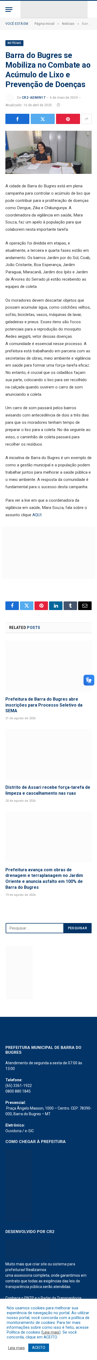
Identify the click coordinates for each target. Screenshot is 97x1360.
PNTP (29, 1298)
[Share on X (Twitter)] (43, 119)
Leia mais (51, 1332)
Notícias (14, 43)
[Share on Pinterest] (68, 119)
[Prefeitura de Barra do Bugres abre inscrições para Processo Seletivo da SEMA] (48, 666)
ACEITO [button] (38, 1347)
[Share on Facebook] (17, 119)
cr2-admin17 (33, 97)
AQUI (36, 514)
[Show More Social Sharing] (86, 119)
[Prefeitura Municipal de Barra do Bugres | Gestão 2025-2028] (54, 9)
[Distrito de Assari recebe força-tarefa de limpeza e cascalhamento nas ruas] (48, 754)
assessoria (23, 1275)
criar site (39, 1264)
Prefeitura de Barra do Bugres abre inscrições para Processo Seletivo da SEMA (43, 705)
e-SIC (29, 1131)
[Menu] (8, 10)
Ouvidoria (13, 1131)
